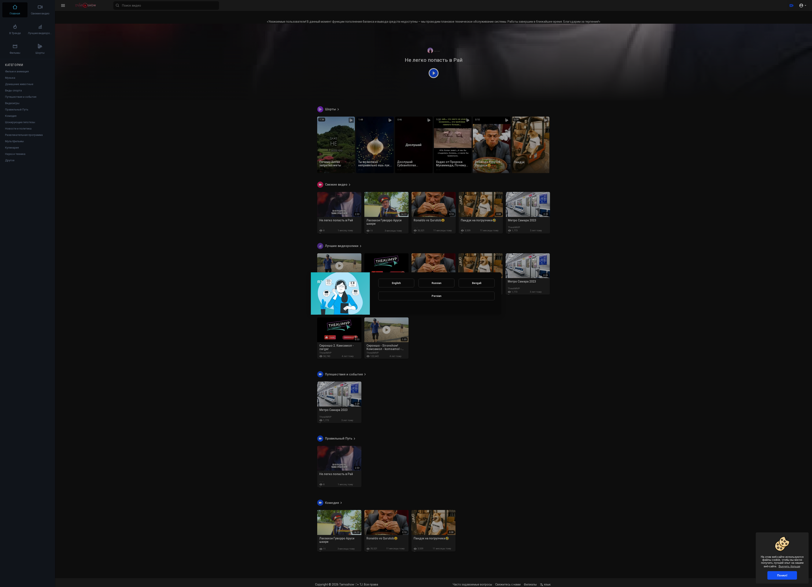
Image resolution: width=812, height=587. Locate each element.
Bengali (476, 283)
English (396, 283)
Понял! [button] (782, 575)
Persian (436, 296)
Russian (436, 283)
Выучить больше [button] (789, 566)
